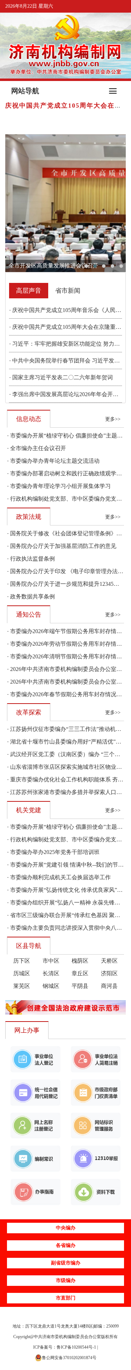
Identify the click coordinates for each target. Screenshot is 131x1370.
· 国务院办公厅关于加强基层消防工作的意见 (61, 546)
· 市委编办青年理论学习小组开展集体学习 (59, 486)
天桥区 (109, 961)
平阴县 (80, 986)
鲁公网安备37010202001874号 (69, 1357)
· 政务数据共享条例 (31, 596)
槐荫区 (80, 961)
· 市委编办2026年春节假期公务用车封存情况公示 (67, 694)
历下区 (21, 961)
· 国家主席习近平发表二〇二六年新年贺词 (61, 377)
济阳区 (109, 973)
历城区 (21, 973)
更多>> (113, 419)
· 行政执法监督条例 (31, 559)
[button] (86, 266)
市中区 (51, 961)
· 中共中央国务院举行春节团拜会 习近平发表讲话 (70, 361)
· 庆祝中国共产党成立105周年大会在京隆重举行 (68, 327)
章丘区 (80, 973)
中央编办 (65, 1227)
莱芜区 (21, 986)
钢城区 (51, 986)
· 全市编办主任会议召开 (36, 448)
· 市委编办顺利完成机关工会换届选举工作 (59, 877)
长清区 (51, 973)
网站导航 (25, 91)
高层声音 (28, 290)
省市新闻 (67, 290)
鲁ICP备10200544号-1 (76, 1347)
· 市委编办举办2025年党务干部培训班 (53, 852)
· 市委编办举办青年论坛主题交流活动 (53, 461)
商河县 (109, 986)
